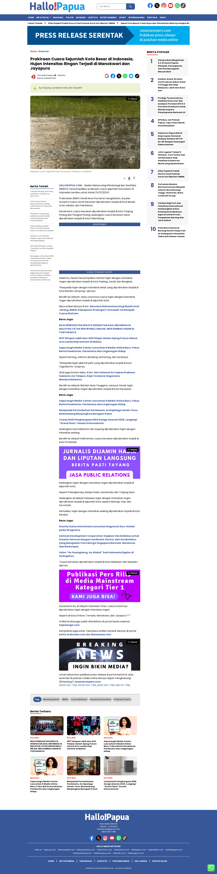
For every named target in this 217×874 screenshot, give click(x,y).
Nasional (58, 17)
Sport (122, 17)
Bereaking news (51, 699)
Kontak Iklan (159, 861)
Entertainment (108, 17)
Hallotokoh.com (104, 849)
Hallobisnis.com (121, 849)
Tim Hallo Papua (45, 75)
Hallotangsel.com (173, 849)
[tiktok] (184, 7)
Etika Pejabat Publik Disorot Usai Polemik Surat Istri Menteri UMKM (64, 23)
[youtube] (171, 7)
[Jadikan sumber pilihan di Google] (108, 78)
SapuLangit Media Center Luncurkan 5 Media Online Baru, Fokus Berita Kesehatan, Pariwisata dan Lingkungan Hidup (99, 349)
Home (31, 17)
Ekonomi (80, 17)
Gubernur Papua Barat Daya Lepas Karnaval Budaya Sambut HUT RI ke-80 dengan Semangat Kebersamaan (171, 139)
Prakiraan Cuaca (122, 699)
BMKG (65, 699)
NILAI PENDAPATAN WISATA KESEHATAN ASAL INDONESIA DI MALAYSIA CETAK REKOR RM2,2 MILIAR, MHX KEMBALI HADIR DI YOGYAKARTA (96, 329)
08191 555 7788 (106, 685)
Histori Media (66, 861)
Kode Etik (102, 861)
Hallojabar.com (138, 849)
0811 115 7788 (123, 685)
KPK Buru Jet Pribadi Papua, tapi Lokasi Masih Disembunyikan (171, 122)
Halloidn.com (119, 853)
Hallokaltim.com (156, 849)
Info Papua (42, 17)
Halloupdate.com (66, 849)
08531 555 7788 (68, 685)
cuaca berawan (79, 699)
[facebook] (151, 7)
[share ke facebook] (114, 78)
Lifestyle (93, 17)
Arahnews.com (76, 634)
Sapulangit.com (69, 625)
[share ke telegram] (132, 78)
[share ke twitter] (120, 78)
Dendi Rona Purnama (100, 699)
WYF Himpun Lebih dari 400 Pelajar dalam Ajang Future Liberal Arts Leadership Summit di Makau (98, 340)
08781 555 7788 (87, 685)
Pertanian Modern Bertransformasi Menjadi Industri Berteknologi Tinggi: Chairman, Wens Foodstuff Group (171, 190)
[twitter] (157, 7)
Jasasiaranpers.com (87, 681)
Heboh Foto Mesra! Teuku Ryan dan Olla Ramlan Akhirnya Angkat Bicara (140, 23)
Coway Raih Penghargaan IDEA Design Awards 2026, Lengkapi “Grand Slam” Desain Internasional (98, 421)
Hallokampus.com (102, 853)
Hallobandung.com (82, 853)
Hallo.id (38, 849)
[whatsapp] (177, 7)
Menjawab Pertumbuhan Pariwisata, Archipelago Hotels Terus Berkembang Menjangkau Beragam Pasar (98, 412)
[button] (124, 178)
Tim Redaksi (85, 861)
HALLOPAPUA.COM (70, 185)
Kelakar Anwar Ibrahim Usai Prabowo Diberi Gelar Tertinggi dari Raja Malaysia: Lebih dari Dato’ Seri (172, 85)
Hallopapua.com (136, 853)
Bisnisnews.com (101, 634)
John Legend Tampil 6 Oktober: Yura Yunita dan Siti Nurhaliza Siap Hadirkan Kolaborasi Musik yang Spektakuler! (171, 158)
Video (163, 17)
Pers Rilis (152, 17)
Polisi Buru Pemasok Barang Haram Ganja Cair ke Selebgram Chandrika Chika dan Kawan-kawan (172, 232)
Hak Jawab (141, 861)
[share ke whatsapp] (126, 78)
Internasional (136, 17)
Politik (70, 17)
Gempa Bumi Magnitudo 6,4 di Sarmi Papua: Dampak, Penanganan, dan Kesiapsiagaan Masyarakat (171, 66)
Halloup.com (50, 849)
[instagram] (164, 7)
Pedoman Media (120, 861)
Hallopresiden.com (86, 849)
